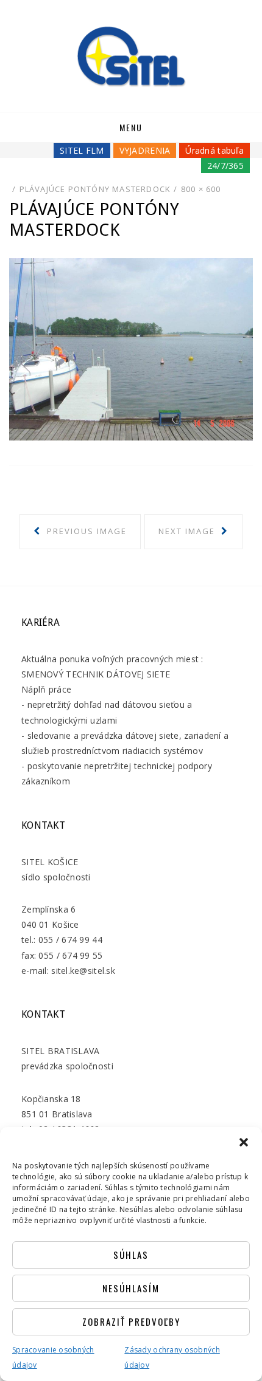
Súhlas (131, 1254)
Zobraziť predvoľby (131, 1321)
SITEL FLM (82, 150)
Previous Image (85, 531)
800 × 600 (201, 188)
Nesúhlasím (131, 1288)
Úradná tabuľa (214, 150)
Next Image (188, 531)
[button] (244, 1142)
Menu (131, 127)
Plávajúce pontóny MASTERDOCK (95, 188)
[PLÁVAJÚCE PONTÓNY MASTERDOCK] (131, 348)
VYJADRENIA (145, 150)
